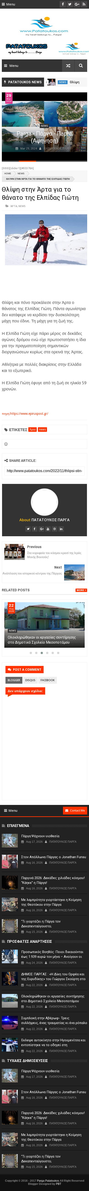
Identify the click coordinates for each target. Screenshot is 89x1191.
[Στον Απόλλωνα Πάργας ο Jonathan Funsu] (10, 861)
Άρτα (13, 206)
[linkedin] (61, 529)
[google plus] (41, 529)
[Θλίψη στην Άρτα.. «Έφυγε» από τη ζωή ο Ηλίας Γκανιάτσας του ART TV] (51, 82)
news (62, 82)
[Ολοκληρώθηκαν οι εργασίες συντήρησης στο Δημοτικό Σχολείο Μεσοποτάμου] (44, 625)
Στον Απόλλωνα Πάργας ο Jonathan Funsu (53, 857)
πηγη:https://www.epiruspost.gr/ (25, 413)
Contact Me (77, 810)
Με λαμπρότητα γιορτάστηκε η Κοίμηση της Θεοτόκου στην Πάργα (51, 902)
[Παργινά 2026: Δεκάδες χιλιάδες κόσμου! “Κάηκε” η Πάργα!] (10, 882)
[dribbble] (54, 529)
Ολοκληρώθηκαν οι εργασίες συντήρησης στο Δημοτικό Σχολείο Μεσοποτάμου (52, 998)
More (80, 590)
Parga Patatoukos (48, 1180)
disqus (30, 680)
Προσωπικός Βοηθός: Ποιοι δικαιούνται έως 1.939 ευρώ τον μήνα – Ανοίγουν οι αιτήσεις (52, 956)
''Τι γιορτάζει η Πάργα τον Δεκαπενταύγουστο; (40, 923)
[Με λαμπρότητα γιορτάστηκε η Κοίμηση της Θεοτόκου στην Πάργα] (10, 904)
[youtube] (48, 529)
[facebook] (34, 529)
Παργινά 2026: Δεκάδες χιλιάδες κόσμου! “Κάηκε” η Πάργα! (53, 880)
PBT (58, 1184)
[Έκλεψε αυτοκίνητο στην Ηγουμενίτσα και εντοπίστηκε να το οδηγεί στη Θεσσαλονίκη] (10, 1045)
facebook (48, 680)
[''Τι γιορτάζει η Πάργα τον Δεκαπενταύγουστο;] (10, 926)
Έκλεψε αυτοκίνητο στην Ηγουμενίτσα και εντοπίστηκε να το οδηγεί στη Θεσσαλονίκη (53, 1045)
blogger (14, 680)
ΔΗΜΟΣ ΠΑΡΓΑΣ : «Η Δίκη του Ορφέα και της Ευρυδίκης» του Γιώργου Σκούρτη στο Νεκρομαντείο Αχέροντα (53, 979)
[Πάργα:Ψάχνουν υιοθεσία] (10, 840)
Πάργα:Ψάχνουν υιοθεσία (40, 836)
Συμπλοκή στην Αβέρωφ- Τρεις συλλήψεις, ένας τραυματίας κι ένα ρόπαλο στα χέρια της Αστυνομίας (54, 1023)
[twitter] (28, 529)
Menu (10, 4)
